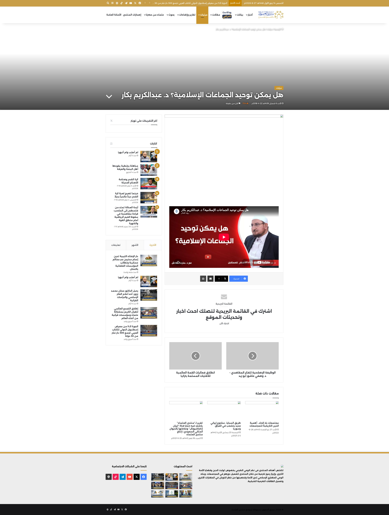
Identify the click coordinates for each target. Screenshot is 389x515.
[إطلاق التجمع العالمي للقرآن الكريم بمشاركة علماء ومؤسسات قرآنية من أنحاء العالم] (148, 313)
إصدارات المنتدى (132, 14)
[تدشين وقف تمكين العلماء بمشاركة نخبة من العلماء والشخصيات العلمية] (157, 485)
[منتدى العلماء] (270, 15)
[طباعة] (203, 279)
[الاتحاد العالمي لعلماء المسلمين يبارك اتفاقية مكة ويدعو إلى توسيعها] (171, 494)
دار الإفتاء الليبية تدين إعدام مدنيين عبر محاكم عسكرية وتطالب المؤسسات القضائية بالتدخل (125, 262)
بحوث (171, 14)
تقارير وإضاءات (187, 14)
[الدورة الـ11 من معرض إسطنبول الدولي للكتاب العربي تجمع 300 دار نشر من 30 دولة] (148, 330)
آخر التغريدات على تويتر (144, 120)
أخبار (250, 14)
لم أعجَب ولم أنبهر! (128, 152)
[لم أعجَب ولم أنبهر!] (148, 156)
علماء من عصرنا (155, 14)
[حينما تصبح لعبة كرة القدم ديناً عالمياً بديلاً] (148, 197)
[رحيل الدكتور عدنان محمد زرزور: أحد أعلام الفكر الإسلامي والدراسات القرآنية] (148, 295)
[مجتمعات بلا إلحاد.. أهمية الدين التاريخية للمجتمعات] (262, 410)
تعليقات (115, 244)
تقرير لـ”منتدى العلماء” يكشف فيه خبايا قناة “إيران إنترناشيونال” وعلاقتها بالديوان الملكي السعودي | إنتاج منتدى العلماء (186, 429)
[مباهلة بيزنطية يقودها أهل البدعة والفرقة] (148, 170)
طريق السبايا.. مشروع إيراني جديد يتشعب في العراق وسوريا (225, 426)
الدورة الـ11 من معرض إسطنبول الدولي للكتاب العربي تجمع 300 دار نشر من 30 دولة (188, 3)
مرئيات (203, 14)
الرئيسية (278, 29)
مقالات (216, 14)
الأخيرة (153, 244)
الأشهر (135, 244)
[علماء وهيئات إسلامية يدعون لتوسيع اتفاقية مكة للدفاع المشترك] (185, 494)
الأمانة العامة (113, 14)
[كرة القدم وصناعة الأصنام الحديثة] (148, 183)
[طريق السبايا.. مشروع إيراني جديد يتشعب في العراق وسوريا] (224, 410)
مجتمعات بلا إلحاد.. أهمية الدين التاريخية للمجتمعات (264, 424)
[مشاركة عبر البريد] (210, 279)
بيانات (240, 14)
